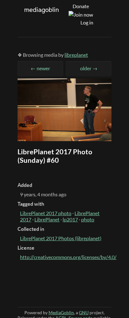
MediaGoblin (61, 312)
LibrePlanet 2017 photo (45, 213)
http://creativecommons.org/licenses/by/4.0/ (68, 257)
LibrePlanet (46, 219)
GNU (84, 312)
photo (87, 219)
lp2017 (70, 219)
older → (88, 68)
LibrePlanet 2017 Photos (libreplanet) (60, 238)
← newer (40, 68)
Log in (86, 22)
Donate (81, 6)
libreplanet (76, 55)
